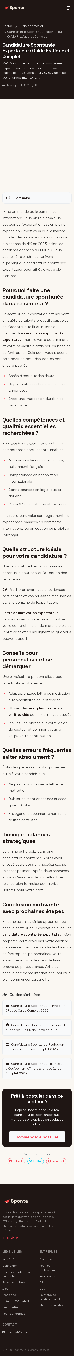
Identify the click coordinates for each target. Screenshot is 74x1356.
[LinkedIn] (17, 1238)
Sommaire (22, 198)
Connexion (10, 1265)
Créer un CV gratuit (15, 1301)
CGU (42, 1282)
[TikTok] (12, 1238)
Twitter (37, 1161)
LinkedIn (17, 1161)
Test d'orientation (14, 1313)
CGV (42, 1288)
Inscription (9, 1259)
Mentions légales (51, 1305)
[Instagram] (8, 1238)
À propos (45, 1259)
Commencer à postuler (37, 1136)
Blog (5, 1288)
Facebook (58, 1161)
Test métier (10, 1307)
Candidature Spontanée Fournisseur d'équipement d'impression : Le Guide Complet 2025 (36, 1068)
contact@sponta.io (20, 1332)
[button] (69, 8)
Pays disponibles (14, 1282)
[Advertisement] (37, 146)
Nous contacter (50, 1276)
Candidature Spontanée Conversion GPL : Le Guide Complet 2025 (35, 1008)
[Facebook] (3, 1238)
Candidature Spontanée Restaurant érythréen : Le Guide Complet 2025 (35, 1046)
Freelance (9, 1295)
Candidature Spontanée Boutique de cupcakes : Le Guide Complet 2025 (36, 1027)
